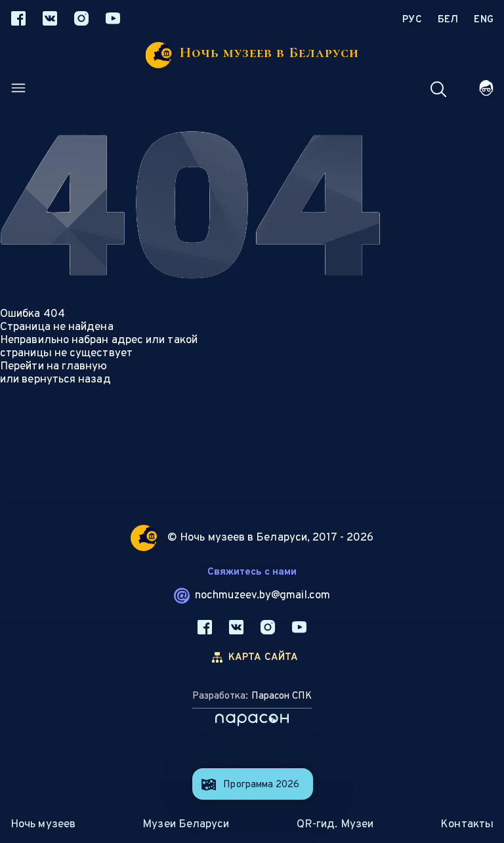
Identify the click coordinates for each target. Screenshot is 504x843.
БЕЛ (448, 20)
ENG (484, 20)
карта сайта (263, 657)
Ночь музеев (42, 824)
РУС (412, 20)
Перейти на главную (54, 367)
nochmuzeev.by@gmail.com (262, 595)
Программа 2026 (261, 785)
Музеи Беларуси (185, 824)
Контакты (467, 824)
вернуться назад (66, 380)
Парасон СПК (281, 696)
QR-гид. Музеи (335, 824)
